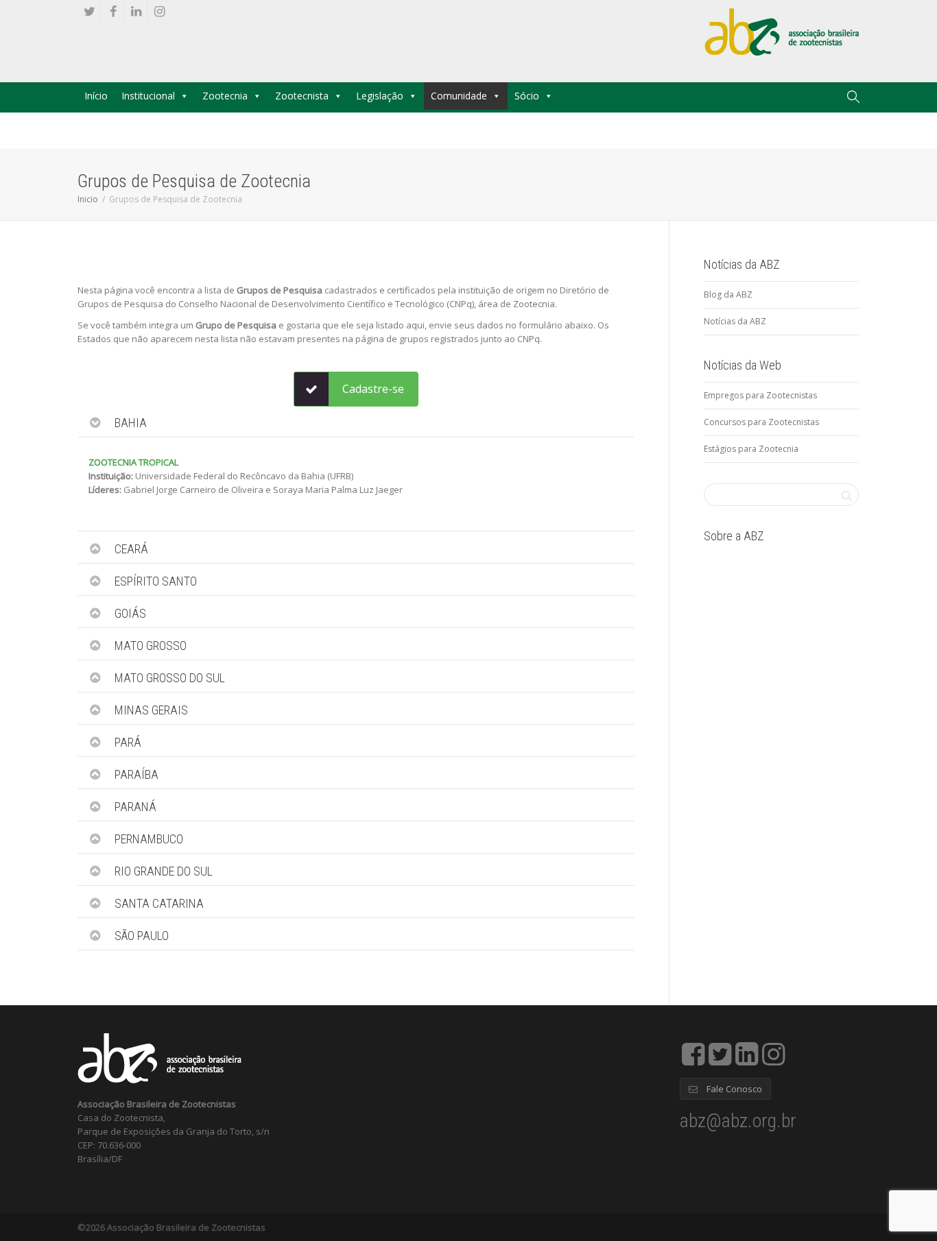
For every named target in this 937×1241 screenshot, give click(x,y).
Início (96, 95)
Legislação (379, 95)
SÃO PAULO (142, 935)
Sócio (526, 95)
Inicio (88, 199)
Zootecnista (302, 95)
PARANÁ (135, 806)
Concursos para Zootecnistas (761, 422)
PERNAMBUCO (149, 839)
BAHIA (131, 422)
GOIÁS (130, 613)
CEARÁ (131, 549)
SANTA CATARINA (159, 903)
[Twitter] (89, 11)
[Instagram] (159, 11)
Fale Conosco (733, 1089)
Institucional (148, 95)
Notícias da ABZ (735, 321)
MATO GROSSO (151, 645)
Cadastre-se (373, 388)
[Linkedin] (136, 11)
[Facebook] (113, 11)
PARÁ (128, 742)
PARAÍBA (136, 774)
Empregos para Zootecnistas (760, 395)
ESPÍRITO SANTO (156, 581)
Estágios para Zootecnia (751, 449)
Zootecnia (225, 95)
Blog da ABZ (728, 294)
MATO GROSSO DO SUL (170, 678)
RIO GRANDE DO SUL (164, 871)
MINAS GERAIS (151, 710)
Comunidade (459, 95)
